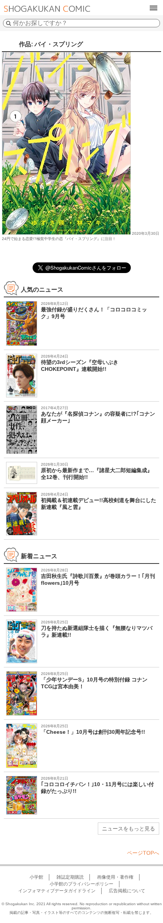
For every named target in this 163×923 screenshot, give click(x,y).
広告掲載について (127, 890)
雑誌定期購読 (70, 877)
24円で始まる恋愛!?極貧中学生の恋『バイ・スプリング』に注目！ (59, 239)
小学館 (36, 877)
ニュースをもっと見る (128, 829)
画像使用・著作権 (115, 877)
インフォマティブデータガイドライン (57, 890)
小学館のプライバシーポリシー (81, 884)
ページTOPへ (143, 853)
